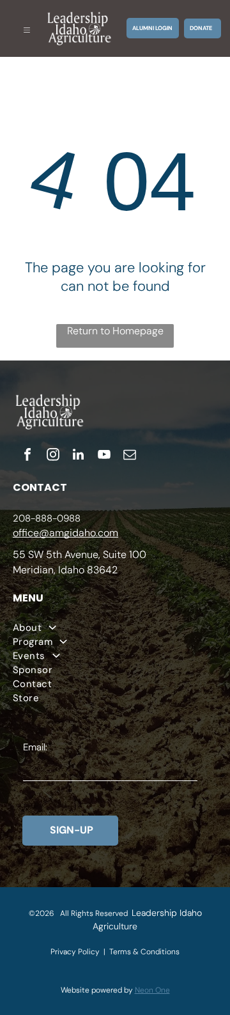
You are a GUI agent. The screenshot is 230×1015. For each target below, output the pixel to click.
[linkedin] (78, 456)
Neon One (152, 990)
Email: (35, 747)
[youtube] (104, 456)
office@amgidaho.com (65, 532)
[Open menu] (26, 28)
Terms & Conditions (144, 952)
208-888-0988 (46, 518)
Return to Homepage (115, 330)
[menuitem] (115, 628)
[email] (129, 456)
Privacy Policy (75, 952)
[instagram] (53, 456)
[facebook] (27, 456)
